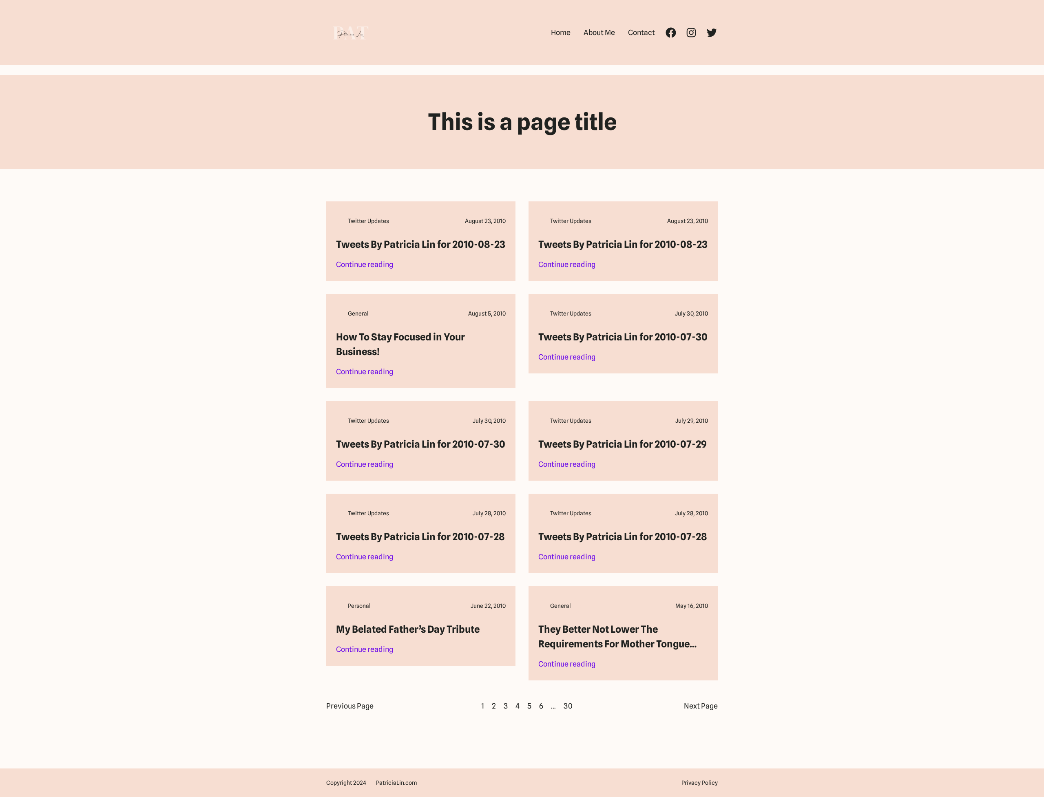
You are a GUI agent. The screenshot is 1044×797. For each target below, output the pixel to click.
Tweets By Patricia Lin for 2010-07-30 (623, 337)
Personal (359, 606)
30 (568, 706)
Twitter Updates (368, 221)
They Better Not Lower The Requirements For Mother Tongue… (617, 636)
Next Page (701, 706)
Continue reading (364, 265)
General (358, 313)
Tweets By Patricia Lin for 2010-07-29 (622, 444)
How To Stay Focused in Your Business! (400, 344)
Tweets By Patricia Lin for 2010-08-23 (420, 244)
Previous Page (350, 706)
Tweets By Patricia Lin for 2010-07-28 (420, 537)
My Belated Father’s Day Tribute (408, 629)
